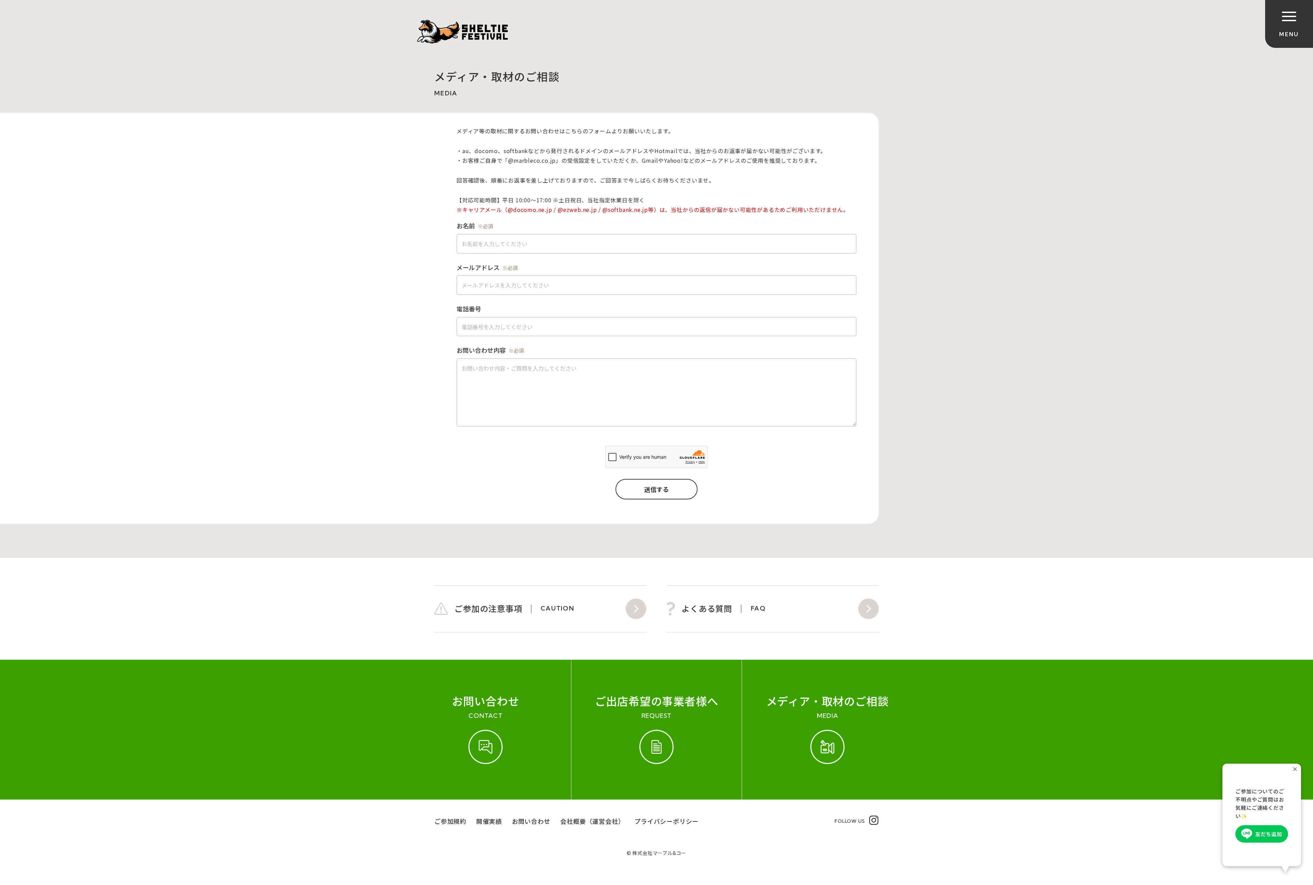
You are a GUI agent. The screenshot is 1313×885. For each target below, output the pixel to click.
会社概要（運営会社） (592, 821)
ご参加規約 (450, 821)
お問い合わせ (531, 821)
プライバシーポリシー (666, 821)
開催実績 (489, 821)
